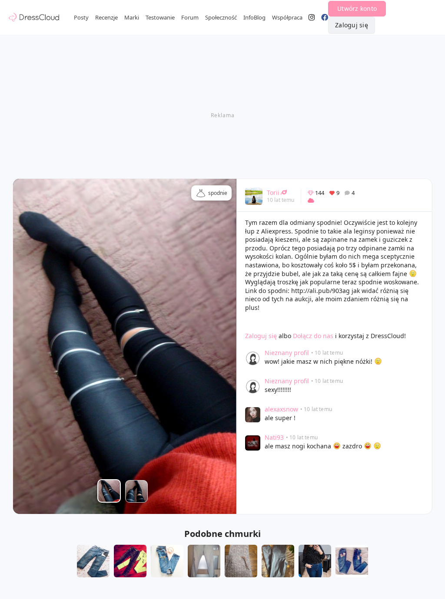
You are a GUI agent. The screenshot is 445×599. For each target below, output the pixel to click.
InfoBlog (254, 17)
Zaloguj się (351, 25)
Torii (273, 192)
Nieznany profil (287, 353)
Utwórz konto (357, 8)
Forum (190, 17)
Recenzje (106, 17)
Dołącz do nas (313, 336)
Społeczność (221, 17)
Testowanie (160, 17)
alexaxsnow (281, 409)
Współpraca (287, 17)
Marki (131, 17)
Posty (81, 17)
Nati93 (274, 437)
